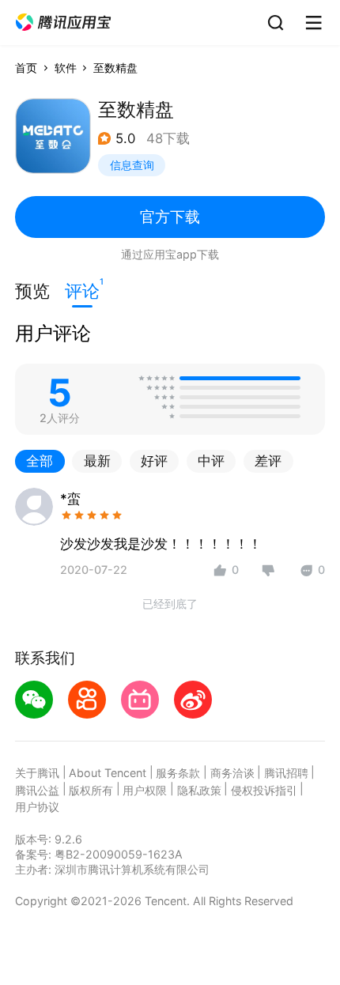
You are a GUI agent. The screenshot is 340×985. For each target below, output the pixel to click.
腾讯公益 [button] (37, 790)
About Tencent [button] (107, 772)
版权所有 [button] (91, 790)
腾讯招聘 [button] (286, 772)
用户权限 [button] (145, 790)
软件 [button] (66, 67)
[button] (63, 22)
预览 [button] (32, 291)
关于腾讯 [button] (37, 772)
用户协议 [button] (37, 806)
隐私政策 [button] (199, 790)
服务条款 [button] (178, 772)
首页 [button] (26, 67)
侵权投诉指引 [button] (264, 790)
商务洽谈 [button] (232, 772)
